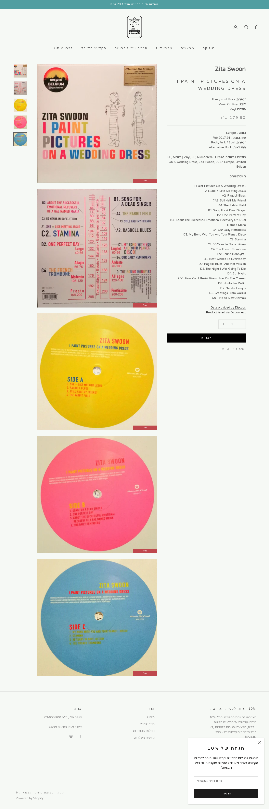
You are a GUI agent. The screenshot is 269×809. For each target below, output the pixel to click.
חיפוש (151, 717)
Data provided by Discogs (228, 307)
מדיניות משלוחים (144, 737)
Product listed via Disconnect (226, 312)
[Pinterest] (223, 349)
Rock (231, 99)
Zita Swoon (230, 69)
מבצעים (187, 48)
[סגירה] (259, 742)
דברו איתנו (63, 48)
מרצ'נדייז (164, 48)
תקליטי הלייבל (93, 48)
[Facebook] (233, 349)
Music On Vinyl (228, 104)
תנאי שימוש (147, 724)
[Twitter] (228, 349)
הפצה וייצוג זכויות (131, 48)
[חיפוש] (246, 27)
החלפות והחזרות (144, 730)
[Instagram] (71, 735)
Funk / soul (219, 99)
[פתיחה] (257, 27)
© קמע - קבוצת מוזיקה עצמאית (40, 792)
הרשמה (226, 793)
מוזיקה (209, 48)
